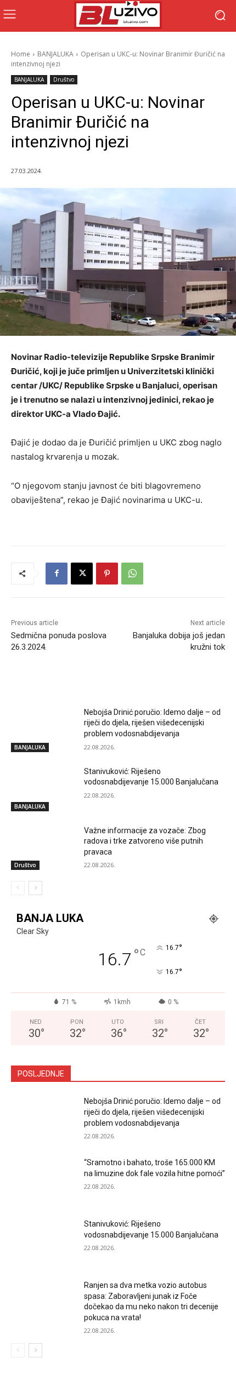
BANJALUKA (55, 54)
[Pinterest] (107, 574)
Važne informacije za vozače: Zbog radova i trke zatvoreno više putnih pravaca (145, 841)
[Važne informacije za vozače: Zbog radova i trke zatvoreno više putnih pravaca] (43, 848)
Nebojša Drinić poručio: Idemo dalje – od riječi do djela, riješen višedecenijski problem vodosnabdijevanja (152, 723)
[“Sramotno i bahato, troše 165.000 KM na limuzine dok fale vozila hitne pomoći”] (43, 1180)
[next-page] (35, 888)
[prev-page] (18, 888)
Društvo (63, 79)
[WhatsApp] (132, 574)
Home (20, 54)
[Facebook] (57, 574)
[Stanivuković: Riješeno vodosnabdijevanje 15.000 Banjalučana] (43, 788)
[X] (82, 574)
